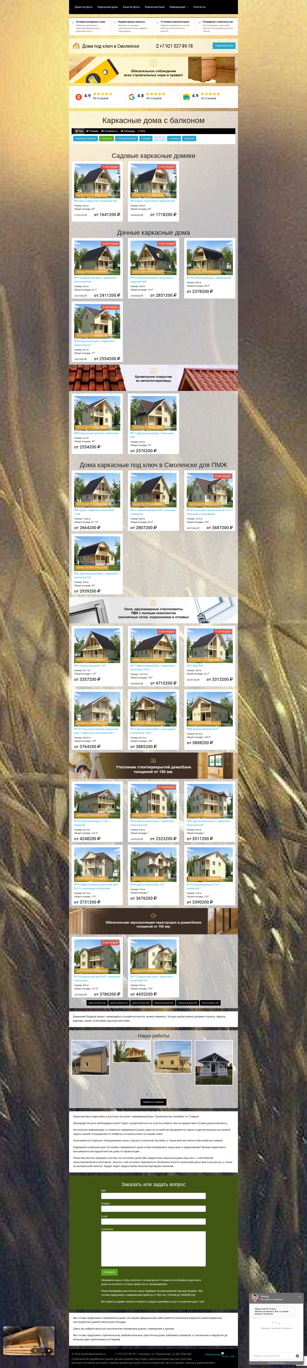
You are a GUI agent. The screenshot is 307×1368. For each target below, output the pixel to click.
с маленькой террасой (85, 138)
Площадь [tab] (129, 131)
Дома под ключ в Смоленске (110, 46)
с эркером (145, 138)
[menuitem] (83, 7)
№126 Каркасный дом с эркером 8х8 (209, 277)
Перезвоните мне (224, 45)
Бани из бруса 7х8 (210, 1003)
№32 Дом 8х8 (195, 665)
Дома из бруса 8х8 (141, 1003)
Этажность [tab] (111, 131)
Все (142, 131)
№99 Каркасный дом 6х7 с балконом (96, 433)
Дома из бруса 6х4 (119, 1003)
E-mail (104, 1216)
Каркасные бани (155, 6)
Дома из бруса (83, 6)
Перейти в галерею (153, 1102)
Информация (177, 6)
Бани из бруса (131, 6)
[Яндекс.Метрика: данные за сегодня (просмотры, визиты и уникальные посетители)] (228, 1354)
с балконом (106, 138)
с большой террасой (126, 138)
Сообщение (107, 1229)
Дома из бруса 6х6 (97, 1003)
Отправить (109, 1272)
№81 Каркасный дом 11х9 (90, 665)
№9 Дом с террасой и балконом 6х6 (95, 200)
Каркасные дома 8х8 (187, 1003)
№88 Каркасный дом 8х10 (202, 729)
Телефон (105, 1203)
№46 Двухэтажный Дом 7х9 (147, 884)
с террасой (189, 138)
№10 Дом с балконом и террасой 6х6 (152, 200)
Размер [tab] (93, 131)
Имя (103, 1190)
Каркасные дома (108, 6)
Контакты (199, 6)
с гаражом (174, 138)
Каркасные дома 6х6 (163, 1003)
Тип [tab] (80, 131)
